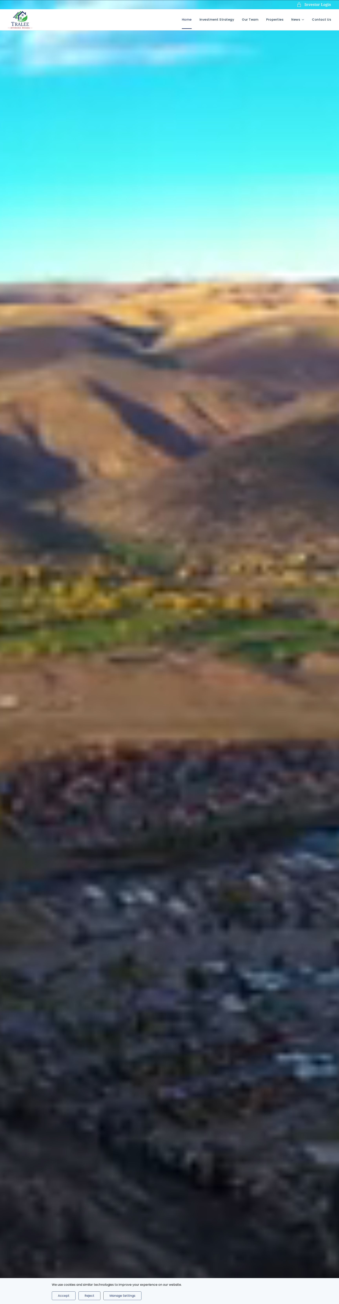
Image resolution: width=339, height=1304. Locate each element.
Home (187, 19)
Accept (63, 1295)
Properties (274, 19)
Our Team (250, 19)
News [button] (295, 19)
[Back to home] (20, 20)
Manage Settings (122, 1295)
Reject (89, 1295)
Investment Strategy (217, 19)
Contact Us (321, 19)
